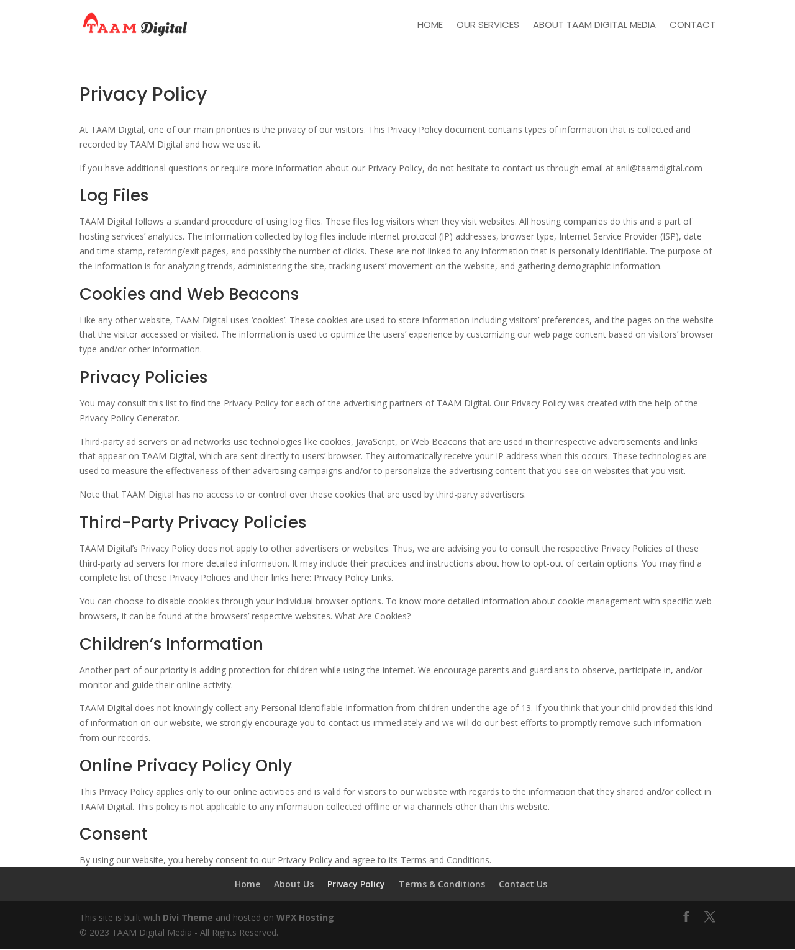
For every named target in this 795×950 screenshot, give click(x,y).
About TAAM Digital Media (594, 25)
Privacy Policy (356, 884)
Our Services (488, 25)
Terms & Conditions (442, 884)
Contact (693, 25)
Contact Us (523, 884)
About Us (294, 884)
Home (430, 25)
